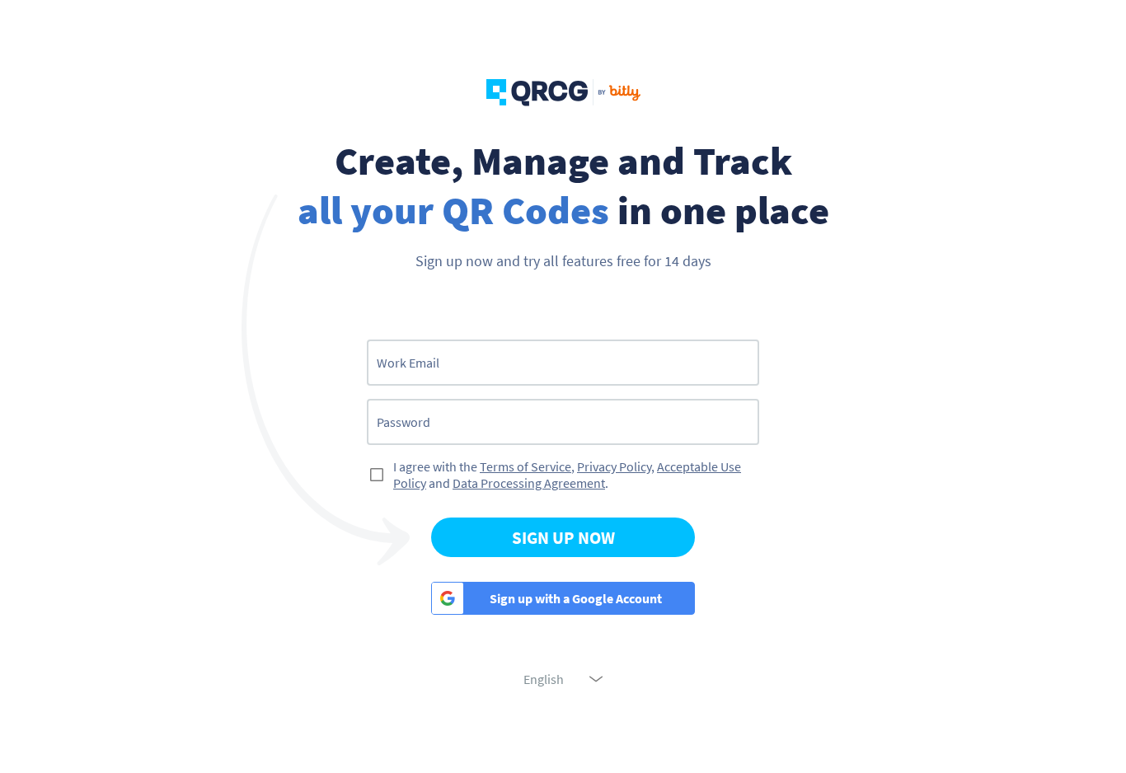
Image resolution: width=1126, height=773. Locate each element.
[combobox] (563, 679)
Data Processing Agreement (529, 483)
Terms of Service (525, 466)
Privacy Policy (614, 466)
